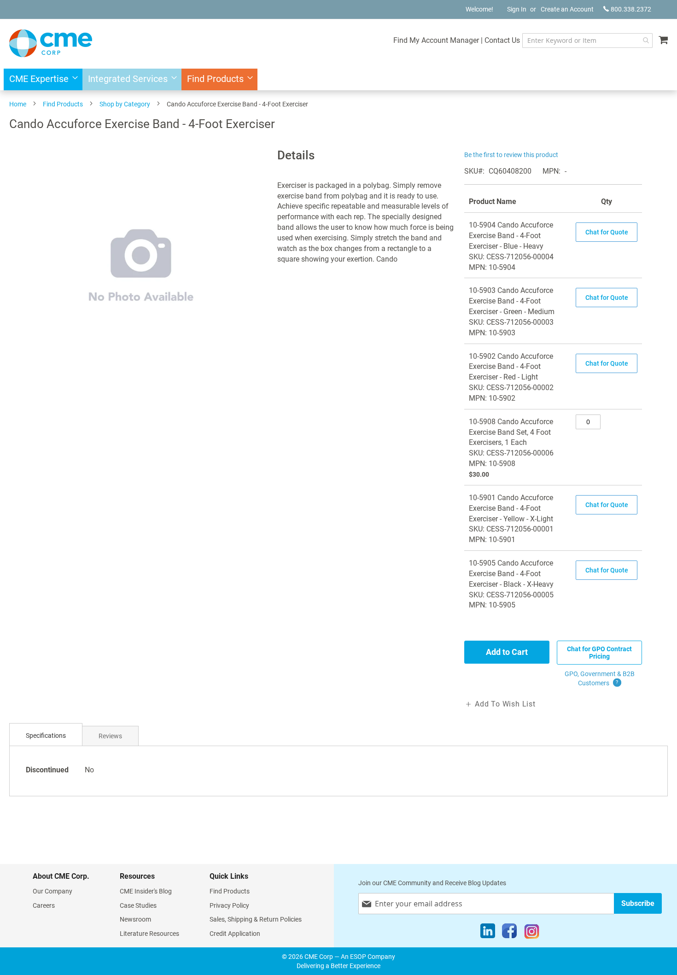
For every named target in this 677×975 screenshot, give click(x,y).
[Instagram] (532, 933)
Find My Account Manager (436, 40)
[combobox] (587, 40)
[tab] (45, 736)
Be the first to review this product (511, 154)
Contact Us (502, 40)
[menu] (338, 79)
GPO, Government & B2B (600, 678)
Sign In (516, 9)
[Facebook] (509, 933)
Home (17, 104)
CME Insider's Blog (146, 891)
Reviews (110, 736)
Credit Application (235, 933)
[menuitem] (41, 79)
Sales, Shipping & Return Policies (256, 919)
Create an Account (567, 9)
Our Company (52, 891)
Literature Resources (149, 933)
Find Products (63, 104)
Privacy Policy (229, 905)
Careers (44, 905)
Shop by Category (124, 104)
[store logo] (50, 43)
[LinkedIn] (487, 933)
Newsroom (135, 919)
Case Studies (138, 905)
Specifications (46, 735)
